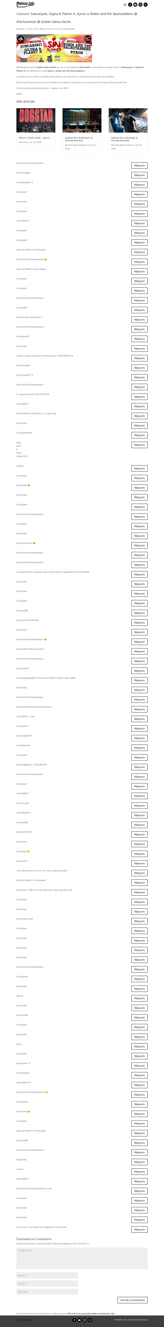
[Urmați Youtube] (135, 5)
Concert (49, 28)
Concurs (58, 28)
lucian (22, 28)
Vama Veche (69, 28)
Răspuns (139, 165)
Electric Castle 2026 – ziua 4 (34, 137)
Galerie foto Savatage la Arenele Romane (124, 139)
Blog (42, 28)
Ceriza (25, 142)
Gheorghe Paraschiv (77, 145)
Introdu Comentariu (132, 1300)
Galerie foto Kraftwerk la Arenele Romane (79, 139)
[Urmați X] (146, 5)
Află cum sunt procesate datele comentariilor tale (91, 1313)
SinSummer (85, 67)
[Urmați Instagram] (140, 5)
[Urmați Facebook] (130, 5)
